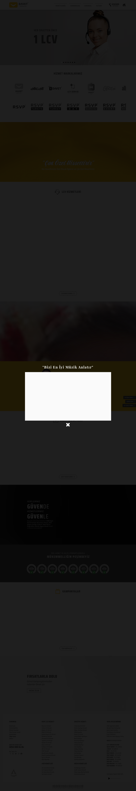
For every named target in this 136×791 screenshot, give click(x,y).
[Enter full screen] (108, 418)
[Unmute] (31, 418)
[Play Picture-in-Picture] (105, 418)
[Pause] (27, 418)
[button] (68, 424)
